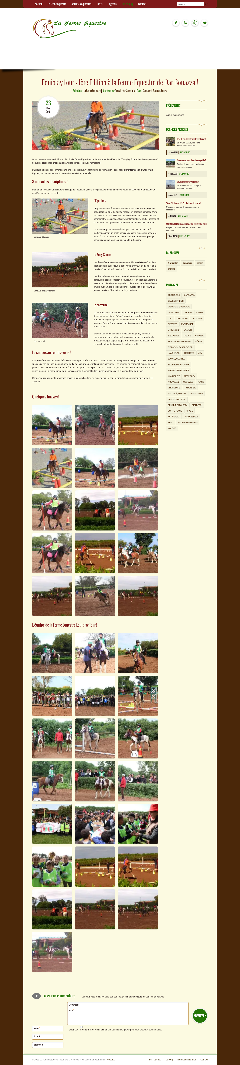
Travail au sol (190, 417)
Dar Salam (182, 318)
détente (172, 324)
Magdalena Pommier (178, 370)
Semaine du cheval (178, 405)
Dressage (197, 318)
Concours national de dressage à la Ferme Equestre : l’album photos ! (192, 160)
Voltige (172, 428)
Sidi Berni (197, 405)
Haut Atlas (173, 353)
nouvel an (173, 382)
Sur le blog (127, 4)
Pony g (164, 91)
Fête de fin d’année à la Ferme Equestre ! (192, 139)
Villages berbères (187, 422)
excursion (173, 336)
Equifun (156, 91)
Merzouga (189, 376)
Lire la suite (185, 152)
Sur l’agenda (155, 1060)
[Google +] (195, 23)
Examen (188, 330)
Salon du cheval (177, 399)
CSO (170, 318)
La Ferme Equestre (57, 4)
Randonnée (196, 393)
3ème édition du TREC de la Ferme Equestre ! (183, 203)
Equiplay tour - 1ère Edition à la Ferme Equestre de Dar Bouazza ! (120, 82)
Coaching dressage (179, 307)
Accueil (39, 4)
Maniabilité (174, 376)
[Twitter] (204, 23)
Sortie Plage (175, 411)
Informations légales (186, 1060)
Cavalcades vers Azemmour (188, 181)
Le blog (169, 1060)
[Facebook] (176, 23)
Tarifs (99, 4)
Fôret (198, 341)
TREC (170, 422)
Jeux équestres (176, 359)
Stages (171, 269)
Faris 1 (187, 336)
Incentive (189, 353)
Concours (130, 91)
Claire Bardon (176, 301)
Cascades (189, 295)
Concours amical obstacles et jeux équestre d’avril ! (186, 223)
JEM (200, 353)
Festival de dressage (179, 341)
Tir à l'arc (173, 417)
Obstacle (188, 382)
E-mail (38, 1036)
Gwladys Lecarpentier (180, 347)
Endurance (187, 324)
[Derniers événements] (185, 23)
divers (200, 263)
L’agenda (112, 4)
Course (188, 312)
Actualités (120, 91)
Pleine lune (174, 388)
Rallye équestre (177, 393)
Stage (189, 411)
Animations (174, 295)
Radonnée (190, 388)
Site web (38, 1044)
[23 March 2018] (48, 97)
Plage (201, 382)
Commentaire (74, 1007)
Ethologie (173, 330)
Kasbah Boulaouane (178, 365)
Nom (37, 1028)
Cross (199, 312)
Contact (142, 4)
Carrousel (147, 91)
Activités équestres (81, 4)
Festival (199, 336)
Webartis (111, 1060)
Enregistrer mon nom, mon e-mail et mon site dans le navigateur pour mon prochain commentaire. (115, 1030)
